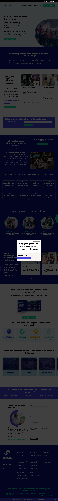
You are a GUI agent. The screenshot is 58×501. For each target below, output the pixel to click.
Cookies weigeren (36, 241)
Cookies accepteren (23, 258)
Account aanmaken (51, 1)
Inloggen (46, 1)
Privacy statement (22, 255)
